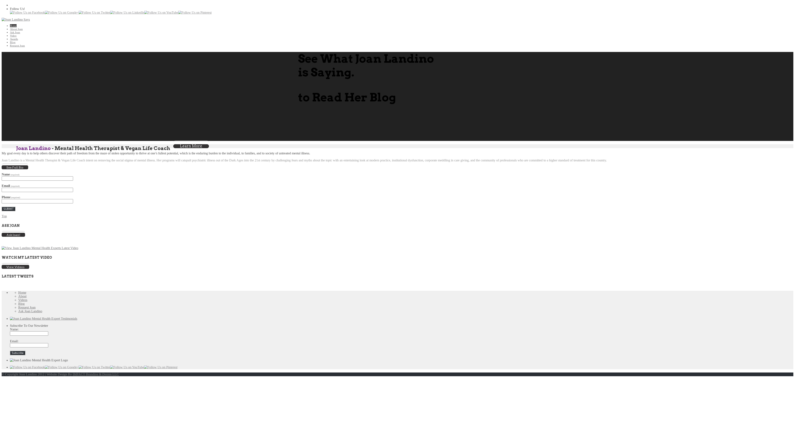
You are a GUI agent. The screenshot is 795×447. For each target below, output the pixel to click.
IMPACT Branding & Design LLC (96, 374)
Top (4, 216)
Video (13, 35)
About (22, 296)
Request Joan (17, 45)
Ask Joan (15, 32)
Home (13, 25)
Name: (14, 329)
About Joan (16, 29)
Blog (13, 42)
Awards (14, 39)
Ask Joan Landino (30, 311)
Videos (22, 300)
